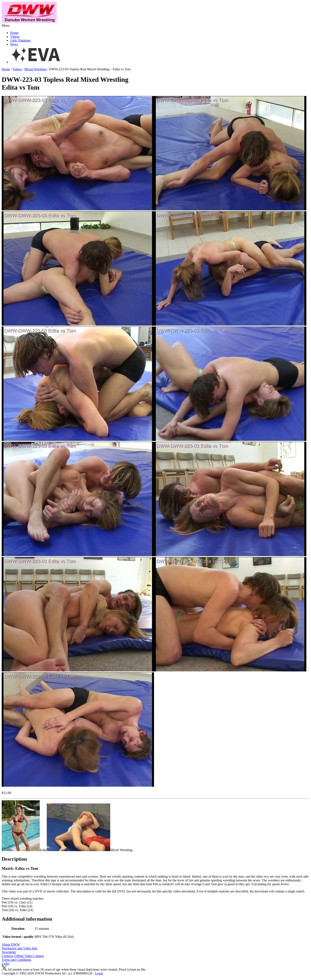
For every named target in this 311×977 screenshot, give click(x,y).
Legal (99, 973)
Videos (14, 36)
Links (5, 963)
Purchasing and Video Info (19, 948)
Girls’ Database (20, 40)
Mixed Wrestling (35, 69)
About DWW (11, 944)
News (14, 44)
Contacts (7, 956)
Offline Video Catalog (29, 956)
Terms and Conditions (16, 960)
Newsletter (9, 952)
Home (14, 33)
